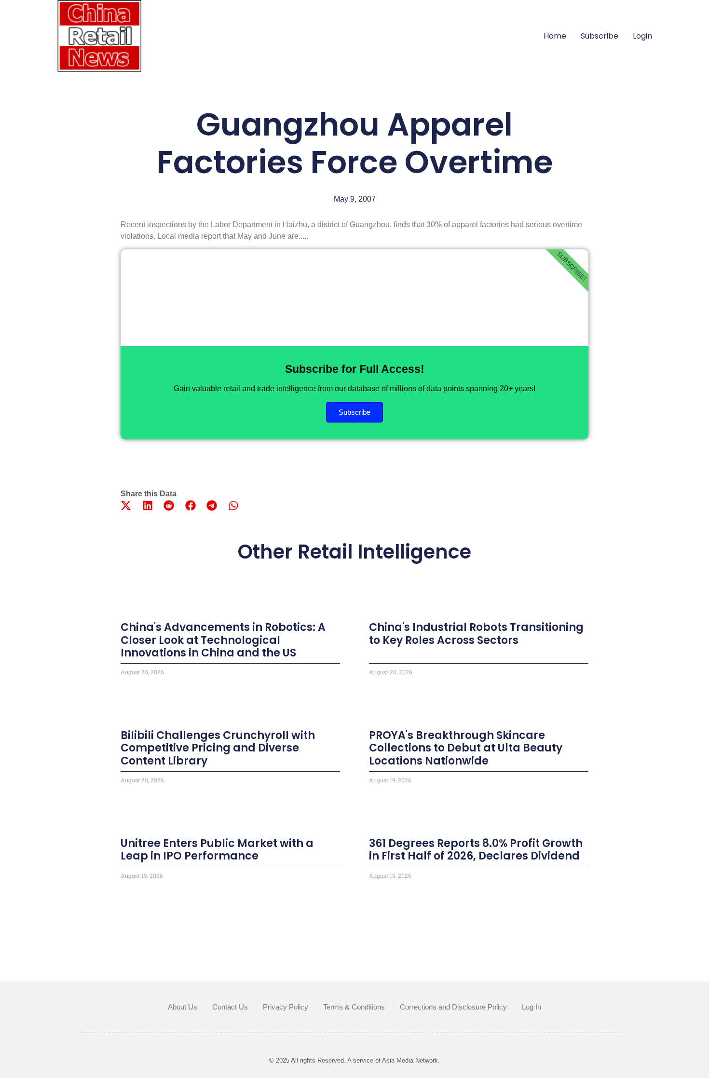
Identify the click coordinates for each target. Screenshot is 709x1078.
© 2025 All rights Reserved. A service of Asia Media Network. (354, 1060)
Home (555, 35)
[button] (126, 505)
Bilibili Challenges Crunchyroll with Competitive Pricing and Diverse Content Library (218, 748)
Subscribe (599, 35)
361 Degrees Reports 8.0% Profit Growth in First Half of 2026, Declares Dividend (476, 849)
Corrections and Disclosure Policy (453, 1007)
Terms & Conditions (354, 1007)
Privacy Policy (285, 1007)
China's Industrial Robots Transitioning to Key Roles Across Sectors (476, 633)
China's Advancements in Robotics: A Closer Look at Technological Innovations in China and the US (223, 640)
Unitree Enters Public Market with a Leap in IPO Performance (217, 849)
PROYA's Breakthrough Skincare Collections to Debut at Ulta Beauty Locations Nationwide (465, 748)
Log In (531, 1007)
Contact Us (230, 1007)
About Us (182, 1007)
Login (642, 35)
